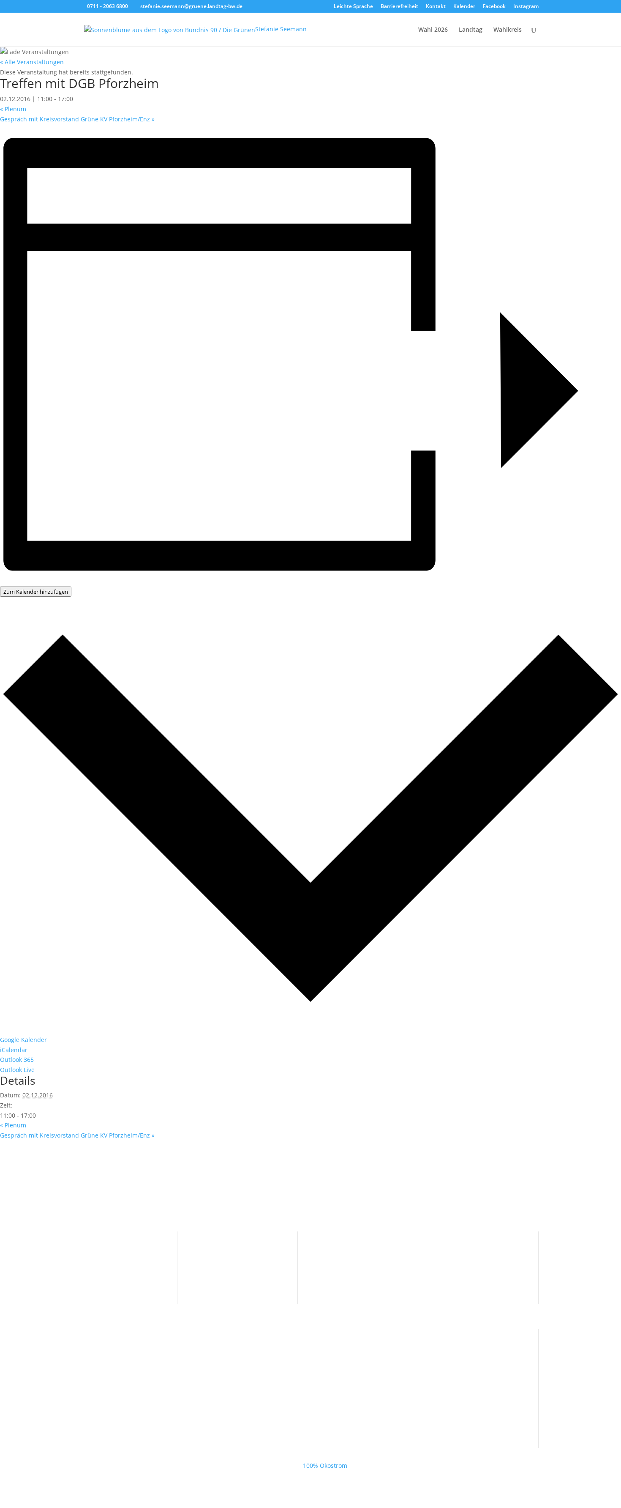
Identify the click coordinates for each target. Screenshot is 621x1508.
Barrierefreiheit (399, 7)
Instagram (526, 7)
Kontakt (436, 7)
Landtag (470, 30)
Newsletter (97, 1274)
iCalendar (13, 1050)
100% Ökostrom (325, 1465)
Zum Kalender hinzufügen (35, 591)
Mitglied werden (105, 1261)
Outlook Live (17, 1070)
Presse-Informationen (233, 1248)
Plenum (13, 109)
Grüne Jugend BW (107, 1392)
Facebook (494, 7)
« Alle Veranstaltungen (32, 62)
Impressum (459, 1248)
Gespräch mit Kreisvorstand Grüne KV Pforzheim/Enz (77, 119)
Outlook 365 (17, 1060)
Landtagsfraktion (106, 1366)
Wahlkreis (507, 30)
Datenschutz (461, 1261)
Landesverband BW (109, 1353)
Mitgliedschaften (347, 1261)
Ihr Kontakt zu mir (107, 1248)
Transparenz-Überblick (355, 1248)
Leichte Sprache (353, 7)
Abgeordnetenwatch (352, 1274)
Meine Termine (224, 1261)
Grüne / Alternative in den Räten (128, 1379)
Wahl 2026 (433, 30)
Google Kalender (23, 1040)
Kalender (464, 7)
